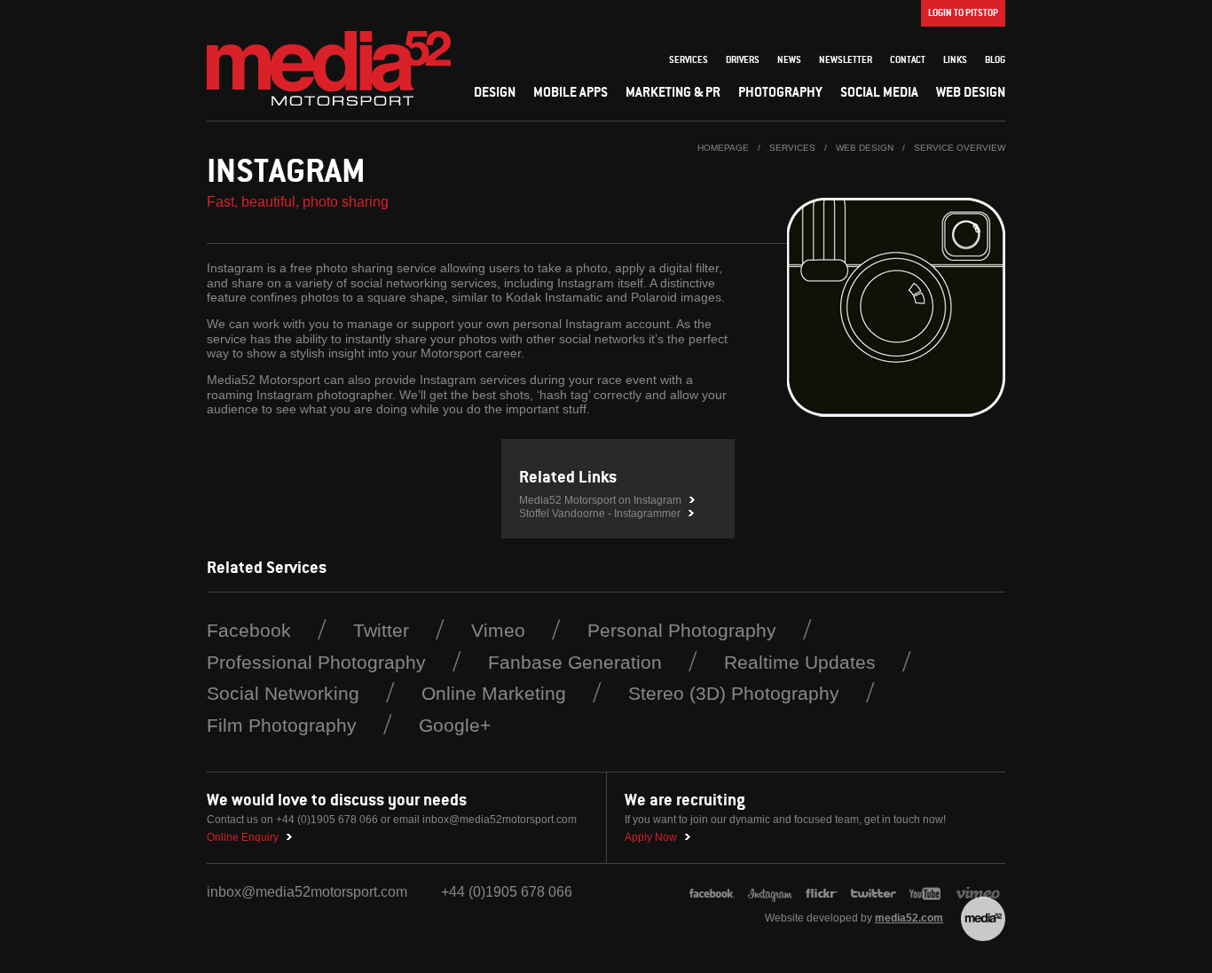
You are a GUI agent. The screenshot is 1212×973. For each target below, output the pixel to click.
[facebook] (712, 894)
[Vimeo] (980, 894)
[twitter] (873, 894)
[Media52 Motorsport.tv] (925, 894)
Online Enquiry (243, 837)
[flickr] (822, 894)
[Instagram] (329, 68)
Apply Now (651, 837)
